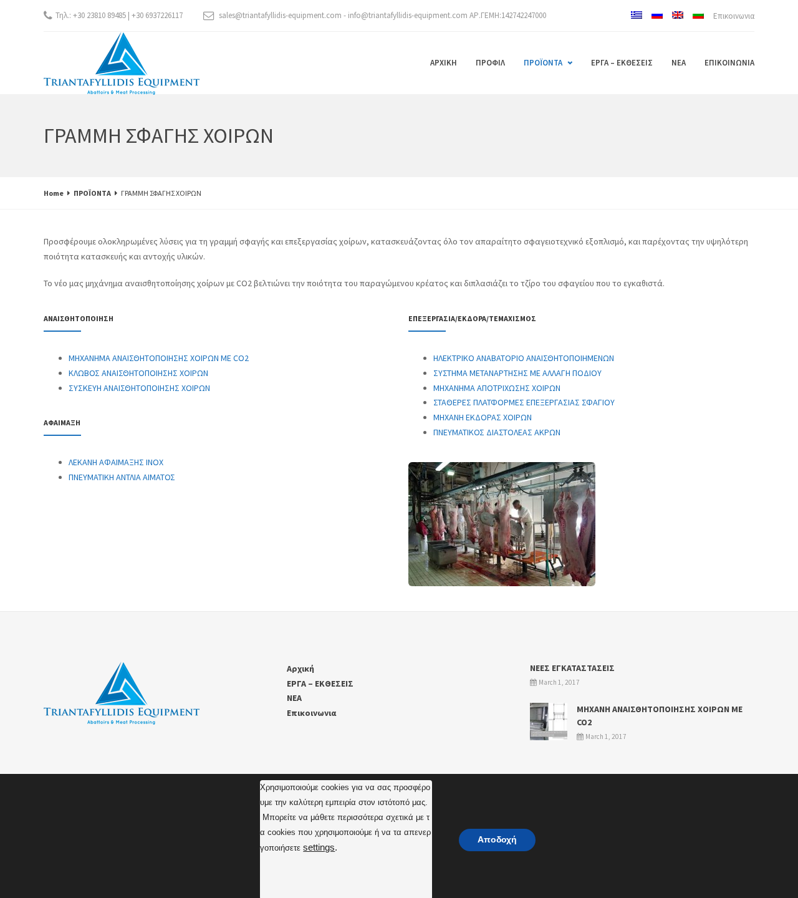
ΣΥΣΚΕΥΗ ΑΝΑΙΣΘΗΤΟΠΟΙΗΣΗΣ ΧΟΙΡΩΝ (139, 387)
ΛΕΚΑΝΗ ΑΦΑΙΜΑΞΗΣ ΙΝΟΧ (116, 462)
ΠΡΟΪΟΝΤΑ (543, 62)
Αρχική (443, 62)
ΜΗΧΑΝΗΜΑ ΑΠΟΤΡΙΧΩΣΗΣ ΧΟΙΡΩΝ (496, 387)
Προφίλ (490, 62)
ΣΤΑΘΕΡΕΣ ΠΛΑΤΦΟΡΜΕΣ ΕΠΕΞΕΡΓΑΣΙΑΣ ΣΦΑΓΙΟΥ (524, 402)
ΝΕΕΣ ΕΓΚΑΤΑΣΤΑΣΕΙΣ (572, 668)
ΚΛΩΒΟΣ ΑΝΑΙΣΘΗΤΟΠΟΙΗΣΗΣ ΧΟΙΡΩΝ (138, 373)
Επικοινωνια (733, 16)
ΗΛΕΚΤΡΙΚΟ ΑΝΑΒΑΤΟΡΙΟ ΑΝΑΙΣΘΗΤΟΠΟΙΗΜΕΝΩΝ (523, 358)
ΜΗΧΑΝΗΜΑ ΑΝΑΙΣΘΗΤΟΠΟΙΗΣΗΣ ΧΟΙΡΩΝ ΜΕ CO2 (159, 358)
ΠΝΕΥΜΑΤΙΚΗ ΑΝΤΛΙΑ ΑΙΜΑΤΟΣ (122, 477)
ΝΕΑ (678, 62)
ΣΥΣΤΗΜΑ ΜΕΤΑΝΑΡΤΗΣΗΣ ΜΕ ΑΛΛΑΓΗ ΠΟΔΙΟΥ (517, 373)
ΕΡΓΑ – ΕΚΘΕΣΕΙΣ (622, 62)
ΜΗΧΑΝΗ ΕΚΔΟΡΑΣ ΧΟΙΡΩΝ (482, 417)
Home (54, 193)
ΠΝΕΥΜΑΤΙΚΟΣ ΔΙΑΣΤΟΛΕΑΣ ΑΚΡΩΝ (496, 432)
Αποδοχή (497, 840)
